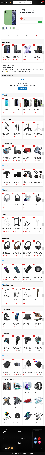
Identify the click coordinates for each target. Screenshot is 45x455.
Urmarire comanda (7, 432)
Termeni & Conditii (22, 438)
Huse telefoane (19, 5)
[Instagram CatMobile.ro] (39, 442)
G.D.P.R (19, 443)
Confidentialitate (21, 440)
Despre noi (20, 431)
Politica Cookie (21, 441)
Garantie (5, 440)
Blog (19, 432)
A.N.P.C (19, 442)
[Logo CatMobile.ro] (7, 2)
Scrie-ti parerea (22, 88)
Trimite (40, 22)
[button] (43, 52)
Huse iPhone (24, 5)
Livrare (4, 438)
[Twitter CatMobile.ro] (36, 442)
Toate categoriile (4, 5)
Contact (4, 431)
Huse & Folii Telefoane (12, 5)
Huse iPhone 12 (29, 5)
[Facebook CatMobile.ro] (36, 438)
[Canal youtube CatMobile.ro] (39, 438)
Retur (4, 441)
